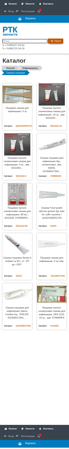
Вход (11, 11)
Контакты (48, 4)
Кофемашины (30, 68)
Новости (29, 4)
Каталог (12, 4)
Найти (57, 41)
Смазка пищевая (15, 72)
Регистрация (27, 11)
